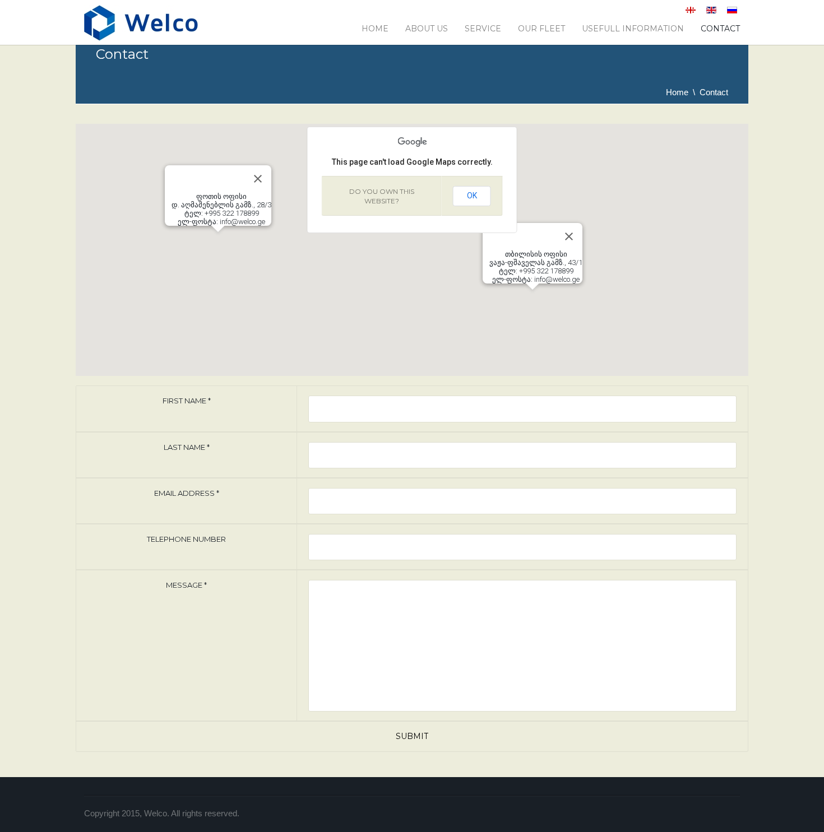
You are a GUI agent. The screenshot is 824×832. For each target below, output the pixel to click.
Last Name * (187, 447)
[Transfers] (141, 27)
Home (375, 29)
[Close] (568, 236)
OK (472, 195)
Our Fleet (541, 29)
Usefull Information (633, 29)
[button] (532, 296)
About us (426, 29)
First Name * (187, 400)
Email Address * (186, 493)
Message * (186, 584)
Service (483, 29)
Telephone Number (186, 538)
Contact (720, 29)
